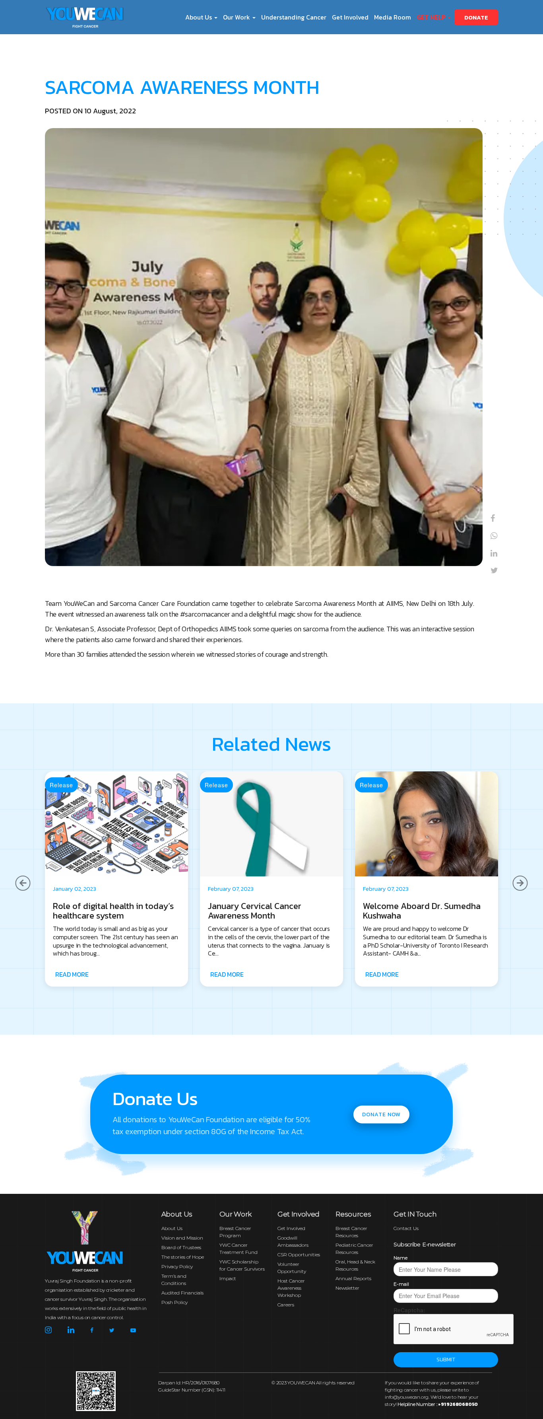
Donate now (381, 1114)
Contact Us (406, 1228)
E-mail (401, 1284)
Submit (445, 1359)
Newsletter (347, 1288)
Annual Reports (353, 1278)
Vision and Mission (182, 1238)
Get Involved (350, 17)
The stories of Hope (182, 1257)
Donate (476, 17)
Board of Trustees (181, 1247)
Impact (227, 1278)
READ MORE (71, 974)
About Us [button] (199, 17)
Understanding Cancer (293, 17)
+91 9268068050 (458, 1404)
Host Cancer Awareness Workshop (291, 1288)
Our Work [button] (237, 17)
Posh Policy (174, 1302)
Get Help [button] (432, 17)
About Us (171, 1228)
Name (400, 1258)
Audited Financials (182, 1293)
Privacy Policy (177, 1266)
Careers (285, 1305)
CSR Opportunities (298, 1254)
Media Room (392, 17)
